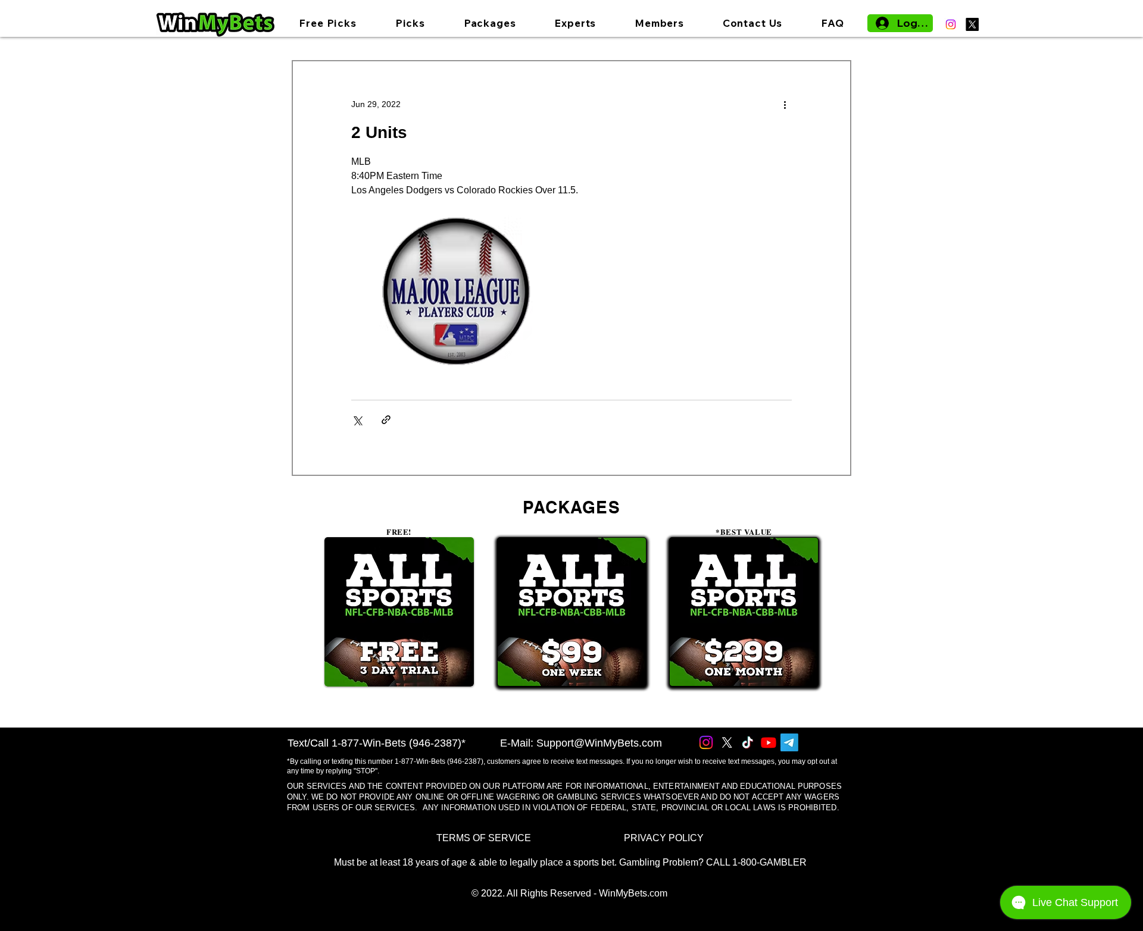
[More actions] (784, 104)
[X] (972, 24)
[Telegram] (789, 742)
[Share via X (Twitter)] (357, 419)
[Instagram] (950, 24)
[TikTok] (748, 742)
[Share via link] (386, 419)
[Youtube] (768, 742)
